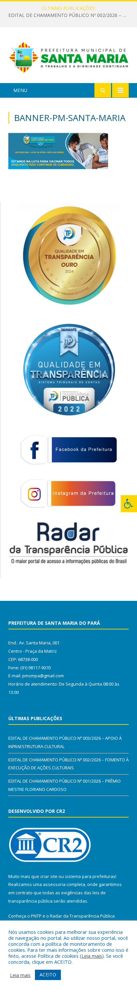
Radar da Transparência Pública (82, 916)
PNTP (36, 916)
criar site (49, 876)
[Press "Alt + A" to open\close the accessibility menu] (129, 503)
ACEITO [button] (48, 974)
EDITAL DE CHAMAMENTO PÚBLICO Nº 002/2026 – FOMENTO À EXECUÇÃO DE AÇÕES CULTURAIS (70, 15)
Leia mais (91, 956)
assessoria (54, 884)
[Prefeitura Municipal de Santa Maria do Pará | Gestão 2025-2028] (68, 56)
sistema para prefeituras (90, 876)
